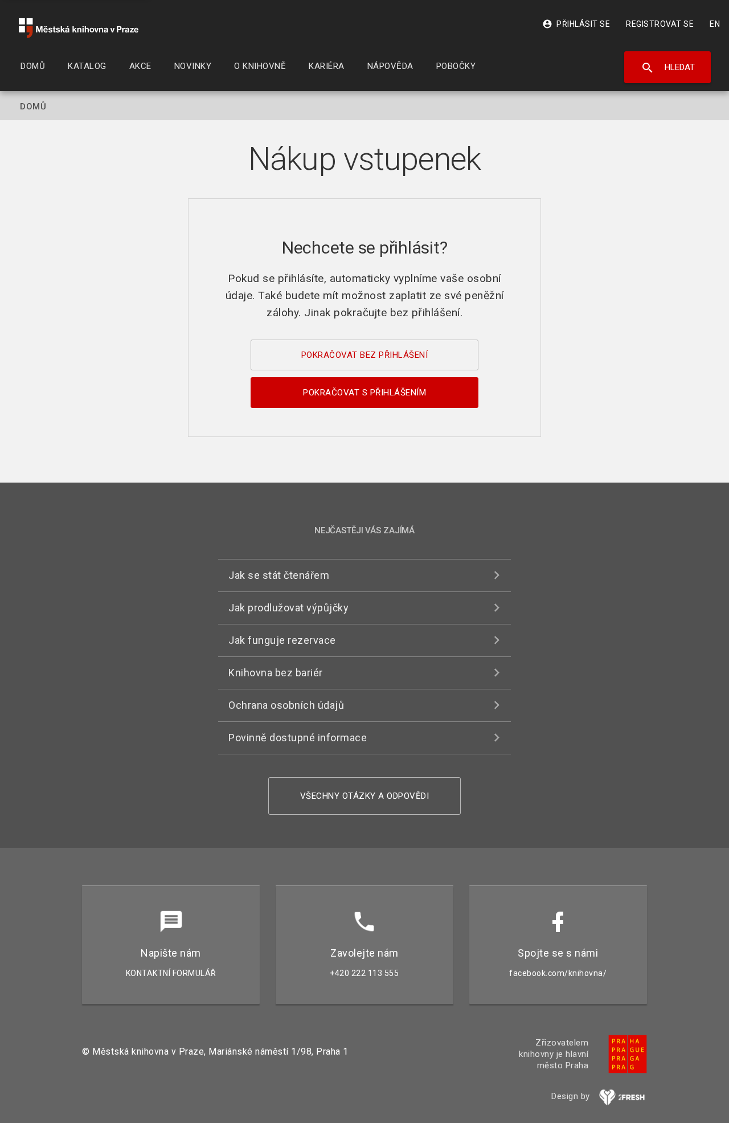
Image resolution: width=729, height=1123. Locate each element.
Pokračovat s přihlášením (364, 392)
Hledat (668, 68)
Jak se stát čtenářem (278, 575)
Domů (33, 106)
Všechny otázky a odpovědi (364, 796)
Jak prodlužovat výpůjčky (288, 608)
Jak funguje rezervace (282, 640)
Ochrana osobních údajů (286, 705)
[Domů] (78, 28)
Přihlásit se (576, 24)
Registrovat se (660, 23)
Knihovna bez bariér (275, 673)
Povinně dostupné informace (297, 738)
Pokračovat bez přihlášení (364, 355)
